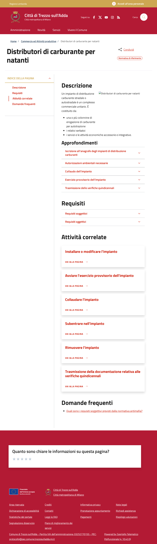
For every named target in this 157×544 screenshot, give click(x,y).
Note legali (121, 504)
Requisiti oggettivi (75, 222)
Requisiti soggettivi (76, 213)
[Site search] (143, 17)
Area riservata (16, 504)
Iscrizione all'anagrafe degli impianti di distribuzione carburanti (95, 153)
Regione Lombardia (18, 3)
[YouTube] (105, 17)
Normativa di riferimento (130, 57)
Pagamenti (86, 517)
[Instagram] (111, 17)
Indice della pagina (20, 78)
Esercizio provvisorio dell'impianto (85, 180)
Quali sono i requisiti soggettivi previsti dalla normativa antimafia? (104, 411)
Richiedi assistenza (126, 511)
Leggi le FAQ (51, 517)
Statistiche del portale (20, 517)
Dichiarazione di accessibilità (24, 511)
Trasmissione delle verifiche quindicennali (89, 188)
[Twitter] (99, 17)
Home (13, 41)
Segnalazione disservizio (21, 523)
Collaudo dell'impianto (78, 171)
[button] (127, 3)
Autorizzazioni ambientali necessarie (86, 163)
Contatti (49, 511)
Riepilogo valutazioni (127, 517)
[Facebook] (93, 17)
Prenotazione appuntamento (95, 511)
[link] (77, 261)
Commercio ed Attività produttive (38, 41)
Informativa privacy (90, 504)
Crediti (48, 504)
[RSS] (117, 17)
